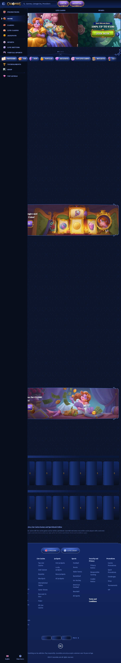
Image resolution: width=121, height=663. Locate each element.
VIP (109, 590)
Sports (101, 10)
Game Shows (43, 590)
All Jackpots (60, 579)
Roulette (41, 574)
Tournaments (112, 585)
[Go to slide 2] (59, 51)
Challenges (112, 577)
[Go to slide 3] (61, 51)
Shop (110, 581)
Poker (40, 601)
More (75, 638)
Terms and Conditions (93, 600)
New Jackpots (60, 574)
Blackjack (41, 579)
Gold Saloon (42, 570)
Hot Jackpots (60, 563)
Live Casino (60, 10)
